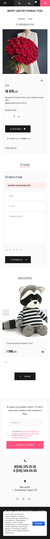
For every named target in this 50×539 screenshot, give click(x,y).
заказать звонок (25, 445)
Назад (27, 376)
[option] (25, 320)
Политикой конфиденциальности (22, 436)
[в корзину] (42, 352)
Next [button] (44, 312)
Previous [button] (6, 312)
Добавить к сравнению (41, 80)
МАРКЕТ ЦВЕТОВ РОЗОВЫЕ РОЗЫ (25, 10)
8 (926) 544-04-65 (25, 470)
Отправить (16, 259)
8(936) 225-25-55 (25, 466)
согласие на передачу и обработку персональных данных (25, 432)
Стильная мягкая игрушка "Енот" (20, 343)
